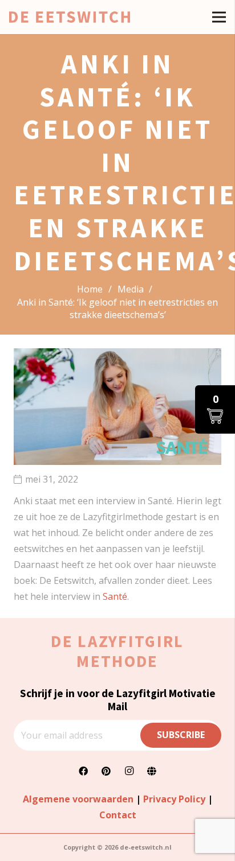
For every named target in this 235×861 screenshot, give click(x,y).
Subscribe (181, 734)
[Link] (69, 17)
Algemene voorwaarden (78, 799)
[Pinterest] (106, 771)
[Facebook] (83, 771)
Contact (117, 815)
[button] (215, 409)
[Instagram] (129, 771)
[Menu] (219, 17)
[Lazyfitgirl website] (151, 771)
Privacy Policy (174, 799)
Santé (115, 596)
